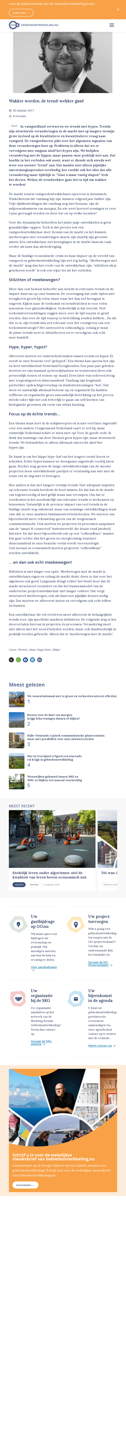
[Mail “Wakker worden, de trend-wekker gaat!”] (39, 659)
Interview (34, 884)
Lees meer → (21, 13)
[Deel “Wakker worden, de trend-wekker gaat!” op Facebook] (25, 659)
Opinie (14, 125)
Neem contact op (100, 1045)
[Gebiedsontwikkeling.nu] (56, 25)
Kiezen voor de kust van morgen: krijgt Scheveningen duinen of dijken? (53, 716)
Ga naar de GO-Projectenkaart (98, 964)
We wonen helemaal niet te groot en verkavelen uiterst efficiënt (72, 696)
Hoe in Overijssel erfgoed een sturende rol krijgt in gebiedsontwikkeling (54, 757)
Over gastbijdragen (44, 967)
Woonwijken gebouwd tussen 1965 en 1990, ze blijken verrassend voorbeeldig (54, 778)
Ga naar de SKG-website (41, 1043)
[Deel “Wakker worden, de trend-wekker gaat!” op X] (11, 659)
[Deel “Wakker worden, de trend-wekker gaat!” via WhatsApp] (18, 659)
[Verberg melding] (118, 9)
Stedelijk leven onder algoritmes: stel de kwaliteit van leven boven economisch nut (49, 874)
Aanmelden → (25, 1185)
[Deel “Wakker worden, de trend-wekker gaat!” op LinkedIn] (32, 659)
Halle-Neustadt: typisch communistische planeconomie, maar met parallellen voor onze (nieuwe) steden (66, 737)
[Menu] (111, 25)
